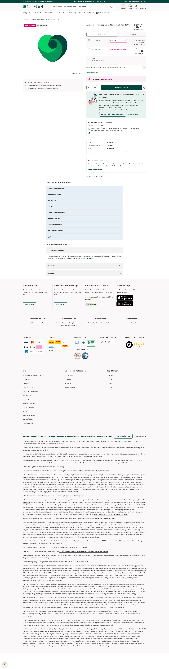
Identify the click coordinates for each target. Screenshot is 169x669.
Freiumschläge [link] (28, 387)
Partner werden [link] (28, 423)
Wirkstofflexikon (70, 387)
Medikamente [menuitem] (48, 13)
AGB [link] (45, 436)
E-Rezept (26, 383)
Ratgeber (68, 383)
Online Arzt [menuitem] (81, 13)
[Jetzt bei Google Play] (130, 303)
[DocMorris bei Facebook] (105, 342)
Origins (109, 379)
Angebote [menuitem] (38, 13)
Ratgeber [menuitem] (90, 13)
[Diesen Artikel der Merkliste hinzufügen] (144, 87)
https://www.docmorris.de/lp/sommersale (94, 471)
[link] (77, 355)
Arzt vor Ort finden (133, 114)
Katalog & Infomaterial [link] (30, 391)
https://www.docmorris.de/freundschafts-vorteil (61, 492)
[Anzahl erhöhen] (95, 87)
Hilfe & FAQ (26, 399)
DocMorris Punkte (29, 415)
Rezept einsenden (87, 258)
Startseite (25, 19)
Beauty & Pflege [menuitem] (61, 13)
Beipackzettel (54, 237)
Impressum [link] (108, 436)
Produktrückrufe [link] (28, 407)
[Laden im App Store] (130, 298)
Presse (40, 436)
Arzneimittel (69, 375)
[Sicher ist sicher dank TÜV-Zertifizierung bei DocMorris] (77, 342)
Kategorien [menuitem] (26, 13)
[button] (112, 114)
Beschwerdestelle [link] (29, 403)
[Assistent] (4, 664)
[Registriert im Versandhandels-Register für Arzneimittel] (91, 343)
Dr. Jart (109, 387)
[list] (53, 48)
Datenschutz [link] (61, 436)
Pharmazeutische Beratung (32, 375)
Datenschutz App (73, 436)
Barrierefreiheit (28, 419)
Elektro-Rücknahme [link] (88, 436)
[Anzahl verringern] (88, 87)
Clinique (110, 375)
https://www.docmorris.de (132, 475)
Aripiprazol (110, 148)
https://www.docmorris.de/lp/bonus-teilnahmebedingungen (94, 518)
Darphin (109, 383)
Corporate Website (30, 436)
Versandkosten (28, 395)
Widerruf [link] (52, 436)
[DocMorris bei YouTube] (113, 342)
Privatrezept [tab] (131, 34)
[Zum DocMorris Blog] (101, 342)
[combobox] (83, 6)
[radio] (89, 40)
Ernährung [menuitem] (72, 13)
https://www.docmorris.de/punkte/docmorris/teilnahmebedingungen (83, 551)
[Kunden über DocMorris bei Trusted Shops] (135, 344)
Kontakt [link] (25, 411)
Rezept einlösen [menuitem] (103, 13)
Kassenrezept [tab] (102, 34)
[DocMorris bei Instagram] (109, 342)
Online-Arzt (26, 379)
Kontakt (100, 436)
